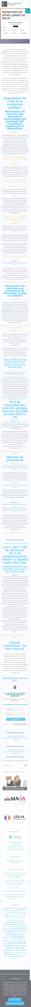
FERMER (28, 11)
